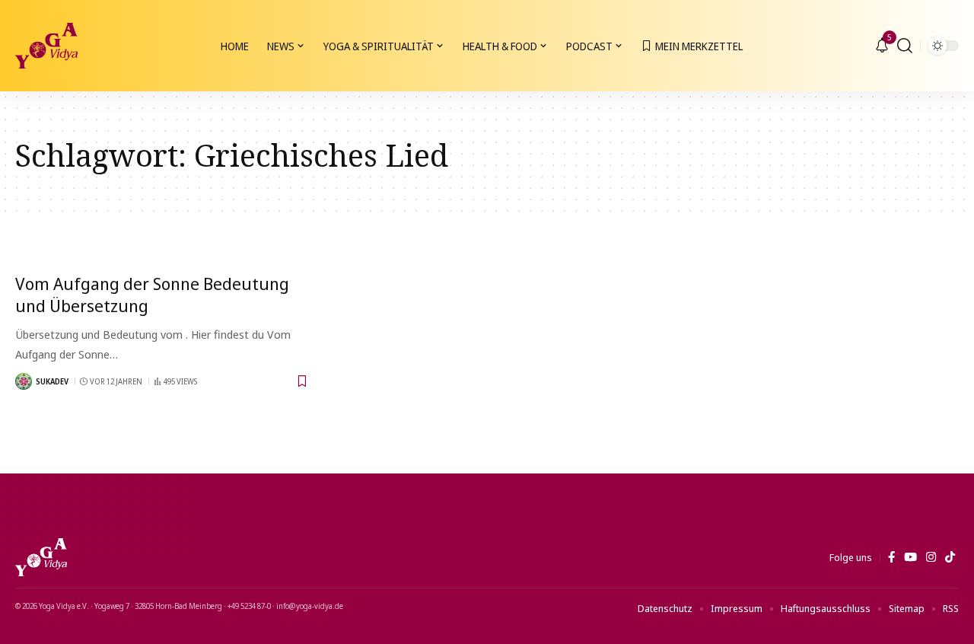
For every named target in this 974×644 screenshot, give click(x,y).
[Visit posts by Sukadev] (23, 381)
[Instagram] (931, 557)
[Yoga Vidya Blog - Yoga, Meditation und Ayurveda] (46, 46)
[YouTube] (910, 557)
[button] (904, 46)
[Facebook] (891, 557)
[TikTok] (950, 557)
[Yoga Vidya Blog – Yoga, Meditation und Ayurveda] (41, 557)
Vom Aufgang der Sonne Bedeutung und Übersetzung (152, 294)
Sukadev (52, 381)
